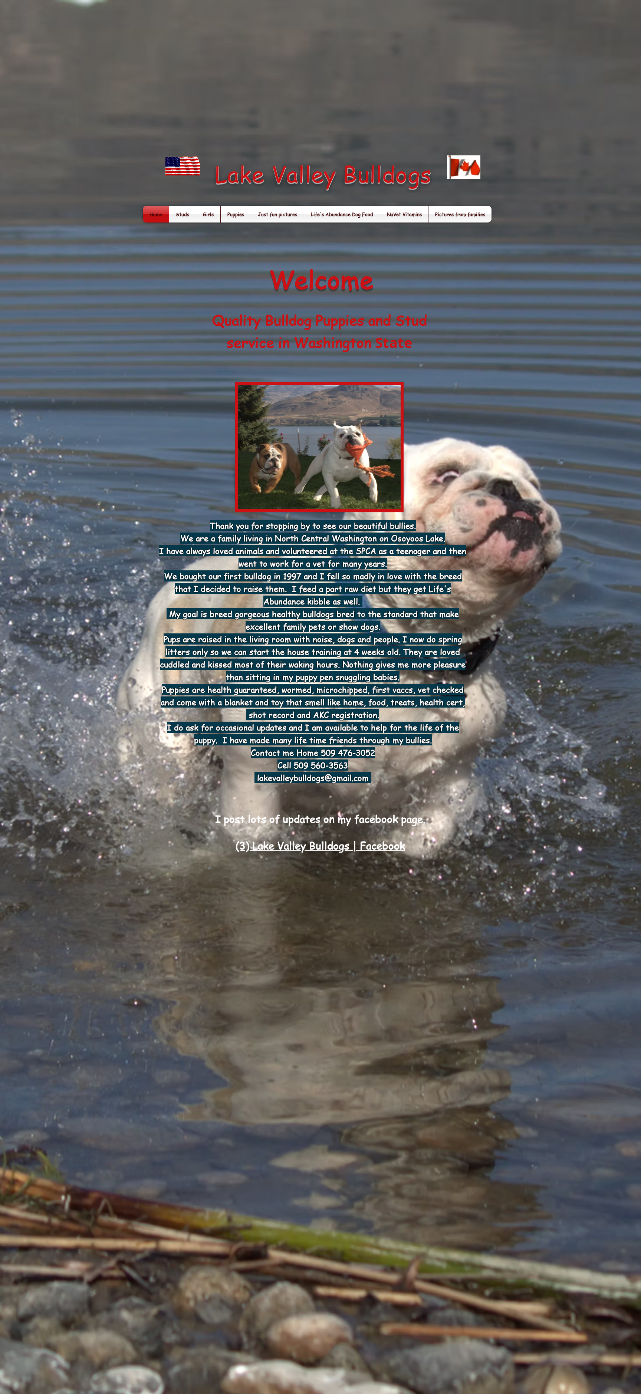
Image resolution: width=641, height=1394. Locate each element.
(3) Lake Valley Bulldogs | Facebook (320, 846)
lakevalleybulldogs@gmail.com (313, 777)
